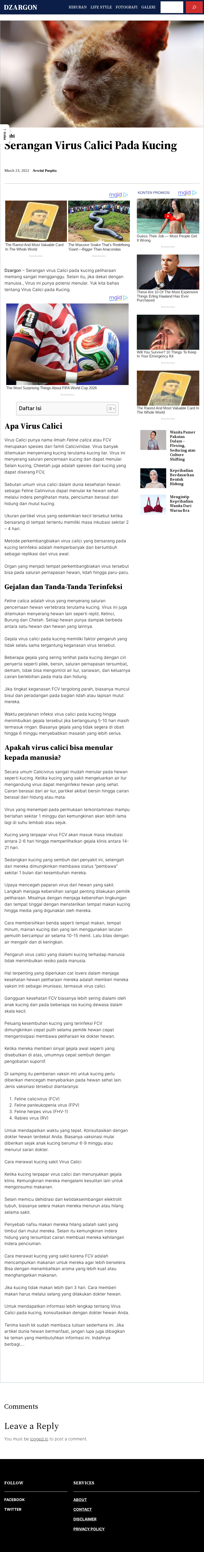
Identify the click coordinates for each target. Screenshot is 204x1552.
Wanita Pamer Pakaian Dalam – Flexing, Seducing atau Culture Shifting (183, 446)
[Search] (194, 7)
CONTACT (82, 1509)
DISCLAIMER (85, 1519)
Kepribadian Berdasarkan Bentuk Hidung (182, 477)
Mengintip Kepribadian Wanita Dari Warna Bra (181, 504)
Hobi (9, 136)
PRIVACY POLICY (89, 1529)
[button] (4, 134)
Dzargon (20, 7)
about (80, 1499)
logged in (39, 1438)
